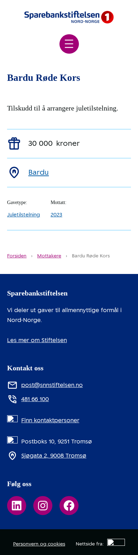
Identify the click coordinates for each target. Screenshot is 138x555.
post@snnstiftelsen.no (52, 385)
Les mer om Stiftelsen (37, 340)
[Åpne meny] (69, 44)
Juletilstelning (23, 214)
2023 (56, 214)
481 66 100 (35, 399)
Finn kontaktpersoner (50, 420)
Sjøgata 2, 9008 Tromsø (53, 455)
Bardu (38, 172)
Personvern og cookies (39, 544)
